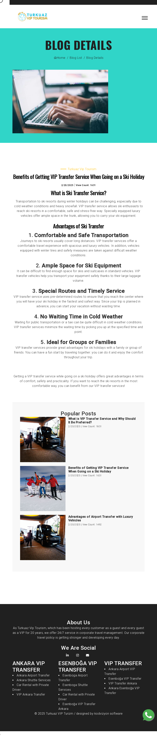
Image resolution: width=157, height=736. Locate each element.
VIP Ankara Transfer (31, 694)
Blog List (76, 58)
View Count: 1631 (86, 185)
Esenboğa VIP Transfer (125, 678)
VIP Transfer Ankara (123, 683)
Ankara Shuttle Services (34, 680)
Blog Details (94, 58)
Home (61, 58)
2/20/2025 (67, 185)
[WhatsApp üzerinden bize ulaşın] (148, 715)
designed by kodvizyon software (99, 713)
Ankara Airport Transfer (33, 675)
